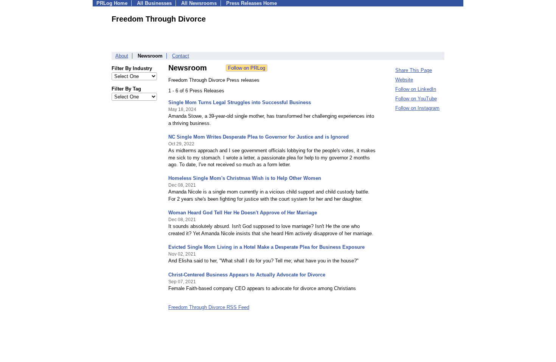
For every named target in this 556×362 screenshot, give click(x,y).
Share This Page (413, 70)
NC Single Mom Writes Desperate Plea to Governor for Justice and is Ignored (258, 137)
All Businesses (154, 3)
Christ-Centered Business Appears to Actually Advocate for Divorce (246, 275)
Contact (180, 56)
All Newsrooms (199, 3)
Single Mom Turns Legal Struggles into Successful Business (239, 102)
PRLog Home (111, 3)
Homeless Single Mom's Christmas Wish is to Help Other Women (244, 178)
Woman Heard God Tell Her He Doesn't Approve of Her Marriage (242, 212)
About (121, 56)
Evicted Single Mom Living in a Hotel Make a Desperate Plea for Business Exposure (266, 247)
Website (404, 80)
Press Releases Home (251, 3)
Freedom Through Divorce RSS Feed (208, 307)
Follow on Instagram (417, 108)
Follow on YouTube (416, 98)
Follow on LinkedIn (415, 89)
